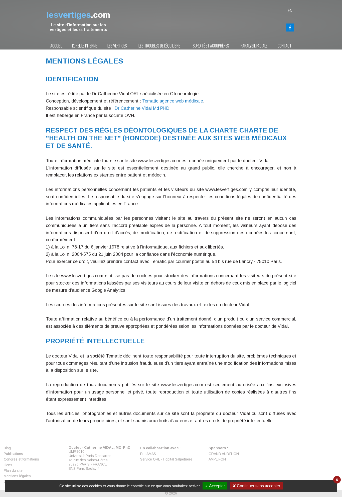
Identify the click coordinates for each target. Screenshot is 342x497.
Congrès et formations (21, 459)
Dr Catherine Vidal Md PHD (142, 108)
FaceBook (290, 28)
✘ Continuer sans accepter (256, 486)
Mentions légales (17, 476)
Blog (7, 448)
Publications (13, 454)
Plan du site (13, 470)
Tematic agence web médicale (172, 101)
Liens (8, 465)
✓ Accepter (215, 486)
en (290, 10)
